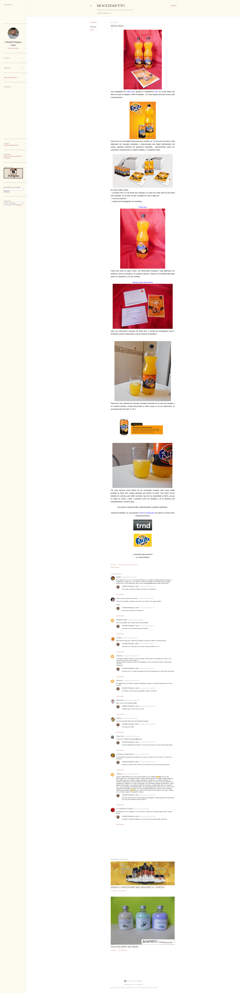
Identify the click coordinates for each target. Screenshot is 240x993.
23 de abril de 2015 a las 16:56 (135, 620)
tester (92, 30)
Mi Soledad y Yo (111, 5)
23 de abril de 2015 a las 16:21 (129, 577)
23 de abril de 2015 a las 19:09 (131, 680)
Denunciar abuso (10, 77)
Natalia (118, 577)
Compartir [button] (93, 22)
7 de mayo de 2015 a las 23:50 (147, 761)
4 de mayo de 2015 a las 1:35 (147, 625)
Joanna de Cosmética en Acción (126, 598)
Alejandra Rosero (121, 620)
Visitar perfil (13, 48)
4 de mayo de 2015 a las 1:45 (147, 668)
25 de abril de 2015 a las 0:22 (131, 736)
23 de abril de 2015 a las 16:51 (145, 598)
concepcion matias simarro (125, 754)
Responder (120, 594)
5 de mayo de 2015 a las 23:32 (147, 688)
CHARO (119, 638)
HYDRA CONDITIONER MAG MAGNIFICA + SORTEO (138, 887)
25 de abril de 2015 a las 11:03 (130, 774)
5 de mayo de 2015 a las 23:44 (147, 706)
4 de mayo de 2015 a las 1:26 (147, 586)
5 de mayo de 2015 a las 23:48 (147, 724)
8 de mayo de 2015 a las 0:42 (147, 795)
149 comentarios (122, 950)
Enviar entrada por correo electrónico (128, 564)
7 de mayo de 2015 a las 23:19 (147, 742)
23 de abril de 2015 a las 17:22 (130, 638)
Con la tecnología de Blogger (135, 981)
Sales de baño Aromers (124, 946)
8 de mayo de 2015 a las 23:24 (148, 816)
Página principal (104, 13)
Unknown (119, 656)
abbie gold (119, 700)
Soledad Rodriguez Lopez (130, 586)
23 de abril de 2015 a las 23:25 (129, 718)
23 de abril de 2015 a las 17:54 (131, 656)
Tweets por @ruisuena (11, 145)
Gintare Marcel (139, 984)
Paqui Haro (120, 736)
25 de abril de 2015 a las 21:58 (141, 808)
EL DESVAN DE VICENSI (124, 809)
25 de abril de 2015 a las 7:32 (142, 754)
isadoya (118, 718)
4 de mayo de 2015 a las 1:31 (147, 607)
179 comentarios (122, 890)
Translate (19, 205)
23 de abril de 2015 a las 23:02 (132, 700)
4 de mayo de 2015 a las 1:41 (147, 643)
